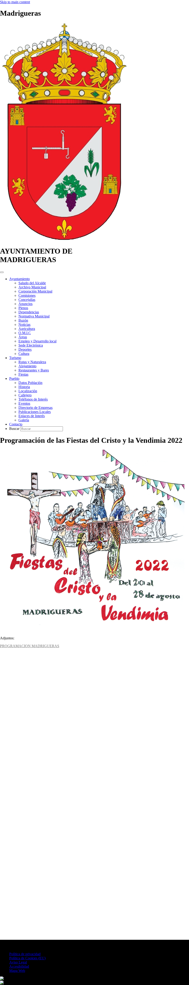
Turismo (15, 358)
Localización (27, 391)
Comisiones (26, 295)
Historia (24, 387)
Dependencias (28, 312)
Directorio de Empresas (35, 408)
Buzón (23, 320)
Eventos (24, 403)
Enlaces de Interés (31, 416)
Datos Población (30, 383)
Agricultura (26, 329)
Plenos (23, 308)
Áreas (22, 337)
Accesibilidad (19, 966)
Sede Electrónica (30, 345)
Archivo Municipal (32, 287)
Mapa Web (17, 971)
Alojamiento (27, 366)
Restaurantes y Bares (33, 370)
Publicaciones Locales (34, 412)
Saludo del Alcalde (32, 283)
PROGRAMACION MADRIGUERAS (29, 646)
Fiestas (23, 374)
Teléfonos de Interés (33, 399)
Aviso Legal (18, 962)
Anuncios (25, 304)
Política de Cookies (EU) (27, 958)
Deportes (25, 349)
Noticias (24, 324)
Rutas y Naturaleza (32, 362)
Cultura (23, 354)
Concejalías (26, 300)
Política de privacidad (25, 954)
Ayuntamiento (19, 279)
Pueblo (14, 378)
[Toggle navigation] (2, 272)
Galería (23, 420)
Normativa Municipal (34, 316)
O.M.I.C (24, 333)
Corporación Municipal (35, 291)
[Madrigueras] (64, 240)
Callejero (25, 395)
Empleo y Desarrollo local (37, 341)
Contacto (15, 424)
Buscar (14, 429)
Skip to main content (15, 2)
